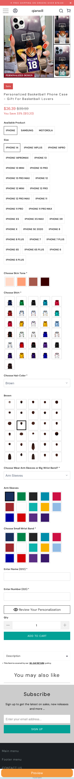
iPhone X (11, 229)
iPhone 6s (12, 249)
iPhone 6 (55, 249)
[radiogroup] (37, 281)
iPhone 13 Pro (39, 168)
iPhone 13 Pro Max (18, 178)
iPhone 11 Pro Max (40, 208)
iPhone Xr (56, 219)
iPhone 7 (35, 239)
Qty (6, 617)
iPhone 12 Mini (15, 188)
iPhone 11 (41, 198)
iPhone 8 (54, 229)
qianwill (37, 10)
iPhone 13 (40, 157)
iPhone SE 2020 (33, 229)
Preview (37, 773)
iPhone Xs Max (34, 219)
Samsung (27, 130)
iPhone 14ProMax (17, 157)
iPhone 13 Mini (15, 168)
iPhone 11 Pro (14, 208)
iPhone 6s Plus (34, 249)
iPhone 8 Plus (15, 239)
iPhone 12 (41, 178)
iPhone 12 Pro (39, 188)
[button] (37, 273)
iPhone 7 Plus (55, 239)
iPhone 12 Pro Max (18, 198)
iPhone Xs (12, 219)
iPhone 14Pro (56, 147)
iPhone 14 (12, 147)
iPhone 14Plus (33, 147)
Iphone (10, 130)
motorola (46, 130)
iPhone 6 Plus (15, 259)
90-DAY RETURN (36, 663)
